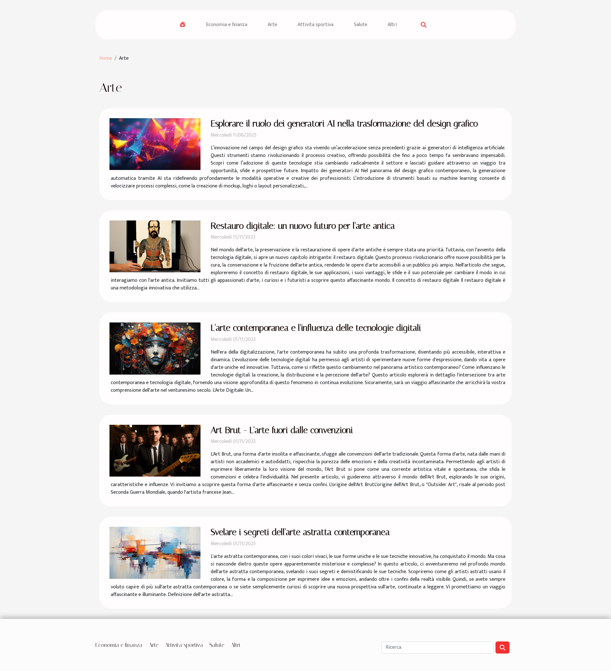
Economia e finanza (226, 24)
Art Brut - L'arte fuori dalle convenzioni (282, 430)
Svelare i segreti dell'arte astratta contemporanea (300, 532)
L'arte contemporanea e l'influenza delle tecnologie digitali (316, 327)
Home (105, 58)
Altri (392, 24)
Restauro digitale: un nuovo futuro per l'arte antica (303, 225)
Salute (360, 24)
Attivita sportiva (316, 24)
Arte (272, 24)
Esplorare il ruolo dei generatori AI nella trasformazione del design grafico (344, 123)
